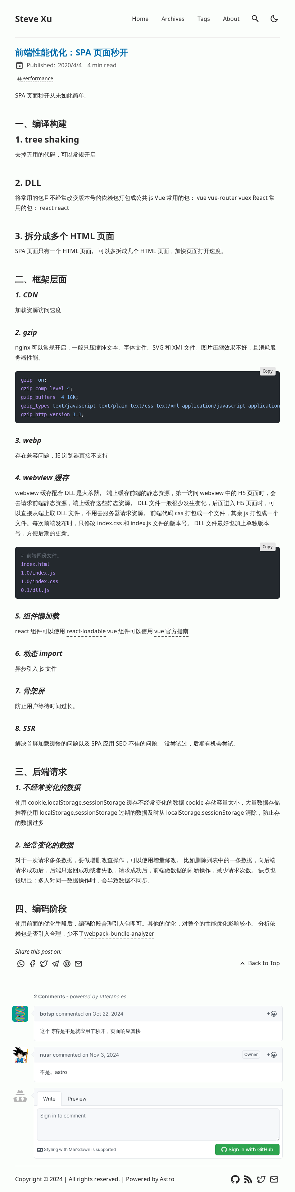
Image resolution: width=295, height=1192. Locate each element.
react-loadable (86, 631)
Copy (268, 371)
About (231, 19)
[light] (274, 18)
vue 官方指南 (171, 631)
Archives (173, 19)
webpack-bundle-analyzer (119, 933)
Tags (204, 19)
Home (140, 19)
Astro (167, 1179)
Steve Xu (33, 18)
